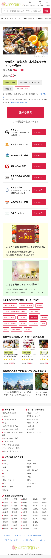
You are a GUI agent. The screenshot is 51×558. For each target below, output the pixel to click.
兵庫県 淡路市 (10, 82)
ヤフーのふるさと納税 (11, 445)
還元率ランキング (33, 416)
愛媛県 (35, 522)
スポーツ (33, 323)
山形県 (5, 515)
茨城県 (5, 522)
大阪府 (24, 519)
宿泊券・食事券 (26, 305)
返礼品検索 (30, 18)
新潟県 (14, 512)
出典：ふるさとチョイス (41, 56)
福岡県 (35, 528)
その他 (27, 329)
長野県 (14, 528)
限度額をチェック (29, 5)
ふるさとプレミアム (10, 426)
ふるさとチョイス (9, 419)
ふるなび (6, 416)
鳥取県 (35, 499)
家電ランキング (32, 419)
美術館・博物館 (10, 323)
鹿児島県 (45, 515)
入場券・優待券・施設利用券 (14, 311)
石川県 (14, 519)
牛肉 (4, 460)
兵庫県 (24, 522)
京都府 (24, 515)
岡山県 (35, 506)
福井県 (14, 522)
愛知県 (24, 506)
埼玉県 (14, 499)
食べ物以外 (31, 429)
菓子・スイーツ (9, 486)
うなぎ (5, 470)
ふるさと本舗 (8, 441)
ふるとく (42, 540)
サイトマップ (20, 535)
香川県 (35, 519)
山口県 (35, 512)
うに (4, 473)
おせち (5, 490)
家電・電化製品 (32, 470)
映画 (43, 323)
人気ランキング (32, 413)
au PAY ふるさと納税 (10, 438)
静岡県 (24, 502)
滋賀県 (24, 512)
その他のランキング (34, 432)
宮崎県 (44, 512)
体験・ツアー (9, 317)
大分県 (44, 509)
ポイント (22, 317)
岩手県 (5, 506)
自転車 (29, 473)
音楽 (5, 329)
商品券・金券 (31, 464)
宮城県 (5, 509)
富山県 (14, 515)
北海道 (5, 499)
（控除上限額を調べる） (19, 102)
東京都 (14, 506)
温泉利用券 (34, 311)
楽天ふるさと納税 (9, 413)
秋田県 (5, 512)
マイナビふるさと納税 (11, 448)
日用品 (29, 477)
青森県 (5, 502)
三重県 (24, 509)
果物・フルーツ (9, 480)
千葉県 (14, 502)
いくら (5, 464)
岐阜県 (24, 499)
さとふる (6, 423)
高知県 (35, 525)
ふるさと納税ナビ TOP (11, 18)
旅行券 (29, 467)
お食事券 (8, 89)
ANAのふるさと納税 (10, 429)
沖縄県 (44, 519)
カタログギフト (10, 305)
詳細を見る (11, 30)
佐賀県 (44, 499)
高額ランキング (32, 423)
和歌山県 (25, 528)
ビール (5, 483)
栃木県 (5, 525)
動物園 (44, 317)
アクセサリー (31, 483)
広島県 (35, 509)
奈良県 (24, 525)
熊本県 (44, 506)
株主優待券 (16, 329)
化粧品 (29, 480)
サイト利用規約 (35, 535)
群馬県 (5, 528)
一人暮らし (31, 426)
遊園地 (23, 323)
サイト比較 (9, 409)
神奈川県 (15, 509)
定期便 (29, 460)
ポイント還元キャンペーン (13, 451)
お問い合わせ (30, 540)
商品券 (39, 305)
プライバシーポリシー (12, 540)
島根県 (35, 502)
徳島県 (35, 515)
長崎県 (44, 502)
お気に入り (40, 5)
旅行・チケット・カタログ (30, 82)
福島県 (5, 519)
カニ (4, 467)
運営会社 (7, 535)
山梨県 (14, 525)
